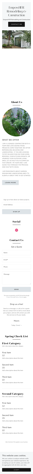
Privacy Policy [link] (9, 297)
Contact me (16, 24)
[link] (16, 16)
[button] (21, 325)
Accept (16, 470)
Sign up (16, 212)
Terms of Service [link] (19, 297)
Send (16, 289)
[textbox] (16, 204)
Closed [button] (18, 325)
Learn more (10, 182)
